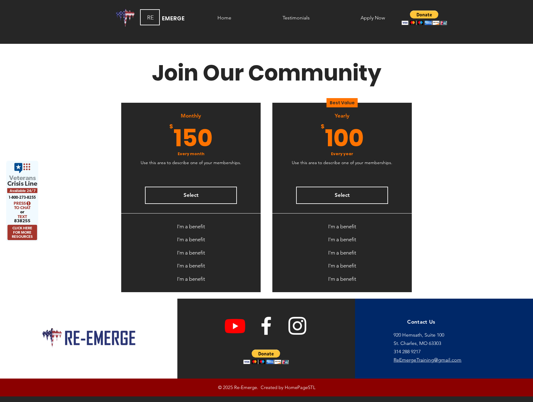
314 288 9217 (407, 351)
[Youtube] (235, 326)
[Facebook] (266, 326)
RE (150, 17)
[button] (424, 17)
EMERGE (173, 18)
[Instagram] (297, 326)
